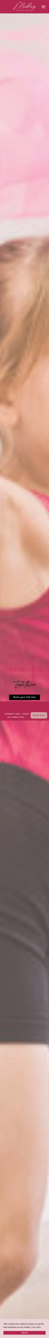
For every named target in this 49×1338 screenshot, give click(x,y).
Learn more (36, 1327)
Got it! (24, 1333)
